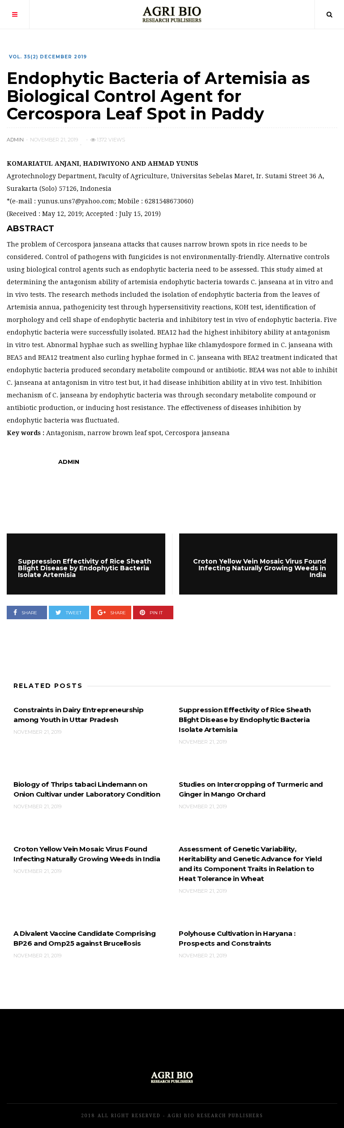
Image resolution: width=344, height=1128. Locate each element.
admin (15, 140)
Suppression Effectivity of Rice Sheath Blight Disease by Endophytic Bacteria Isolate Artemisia (245, 719)
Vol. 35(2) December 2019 (48, 57)
